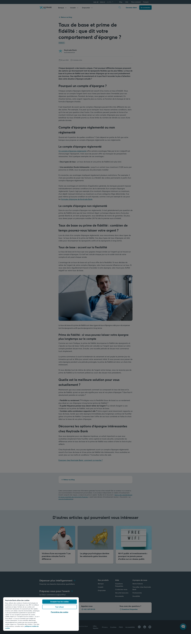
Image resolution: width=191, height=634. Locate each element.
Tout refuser (59, 607)
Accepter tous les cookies (59, 602)
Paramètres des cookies (59, 612)
